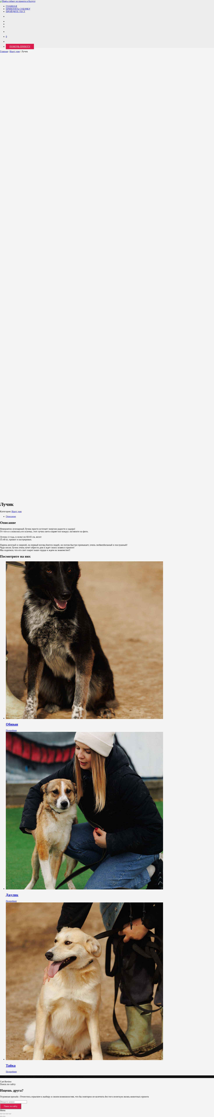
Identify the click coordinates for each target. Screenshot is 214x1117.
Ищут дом (15, 51)
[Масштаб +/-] (1, 1113)
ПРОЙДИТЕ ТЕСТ (15, 11)
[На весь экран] (4, 1113)
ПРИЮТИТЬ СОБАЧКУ (18, 9)
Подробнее (11, 730)
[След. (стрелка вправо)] (4, 1116)
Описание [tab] (11, 516)
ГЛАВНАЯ (11, 6)
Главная (4, 51)
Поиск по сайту (10, 1106)
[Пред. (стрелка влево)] (1, 1116)
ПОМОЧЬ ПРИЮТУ (19, 46)
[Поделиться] (7, 1113)
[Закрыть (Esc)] (10, 1113)
